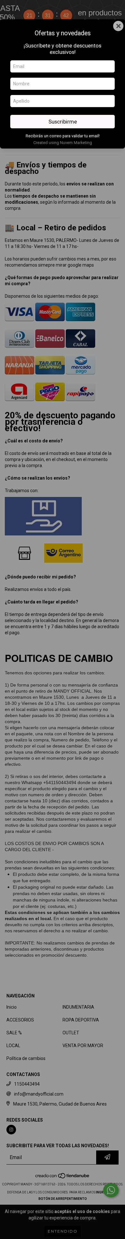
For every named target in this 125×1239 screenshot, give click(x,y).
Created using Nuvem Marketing (62, 142)
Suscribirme (62, 121)
